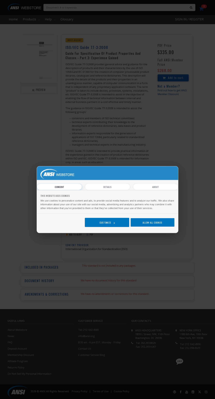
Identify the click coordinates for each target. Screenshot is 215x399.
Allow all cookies (152, 222)
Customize (105, 222)
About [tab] (155, 186)
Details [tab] (107, 186)
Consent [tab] (59, 186)
